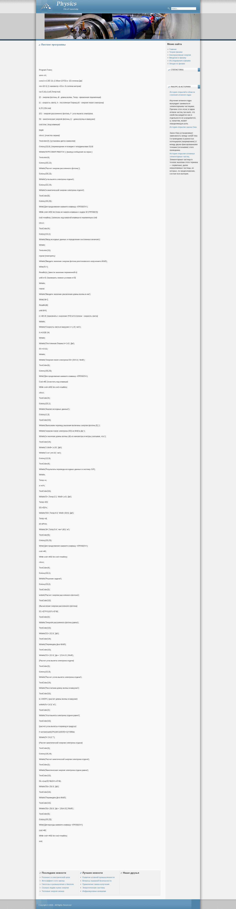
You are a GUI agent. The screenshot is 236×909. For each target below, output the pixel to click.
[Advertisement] (102, 58)
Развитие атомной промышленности (98, 877)
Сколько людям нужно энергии (55, 888)
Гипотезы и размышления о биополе (58, 884)
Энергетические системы (93, 888)
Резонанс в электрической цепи (56, 877)
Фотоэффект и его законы (53, 881)
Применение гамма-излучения (95, 884)
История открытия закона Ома (183, 127)
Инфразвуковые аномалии (94, 891)
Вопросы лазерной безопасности (96, 881)
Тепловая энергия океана (53, 891)
